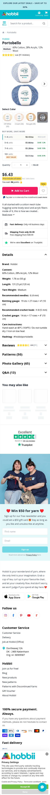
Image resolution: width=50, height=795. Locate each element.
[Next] (44, 84)
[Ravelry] (36, 615)
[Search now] (44, 23)
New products (9, 677)
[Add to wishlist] (43, 191)
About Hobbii (9, 695)
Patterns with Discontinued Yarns (19, 686)
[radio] (25, 137)
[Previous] (5, 84)
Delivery (6, 637)
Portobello (11, 32)
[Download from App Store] (13, 596)
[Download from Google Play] (37, 596)
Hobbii (5, 38)
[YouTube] (29, 615)
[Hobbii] (10, 13)
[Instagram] (5, 615)
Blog (4, 673)
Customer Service (11, 632)
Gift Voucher (8, 690)
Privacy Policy (31, 555)
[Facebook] (13, 615)
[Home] (3, 32)
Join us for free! (10, 668)
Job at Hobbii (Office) (13, 641)
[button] (46, 13)
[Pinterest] (21, 615)
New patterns (9, 682)
